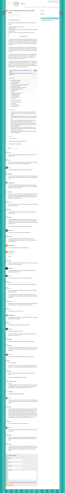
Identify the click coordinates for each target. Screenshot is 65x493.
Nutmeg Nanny (11, 315)
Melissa (9, 217)
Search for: (42, 10)
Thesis (38, 490)
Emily (9, 167)
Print (36, 70)
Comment (10, 469)
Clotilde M (10, 391)
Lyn (9, 288)
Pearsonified (33, 490)
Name (9, 458)
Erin (9, 160)
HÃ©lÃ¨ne (10, 230)
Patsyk (9, 209)
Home (27, 6)
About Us (55, 6)
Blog (36, 6)
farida (9, 427)
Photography (43, 6)
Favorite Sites (49, 6)
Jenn (9, 202)
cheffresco (10, 268)
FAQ (39, 6)
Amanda (9, 191)
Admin (32, 491)
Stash (9, 371)
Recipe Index (31, 6)
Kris (9, 360)
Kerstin (9, 329)
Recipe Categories (44, 20)
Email (9, 462)
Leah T (9, 152)
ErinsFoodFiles (11, 245)
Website (9, 466)
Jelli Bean (10, 339)
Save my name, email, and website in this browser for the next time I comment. (22, 482)
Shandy (9, 435)
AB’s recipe (30, 62)
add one (16, 148)
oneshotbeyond (11, 182)
